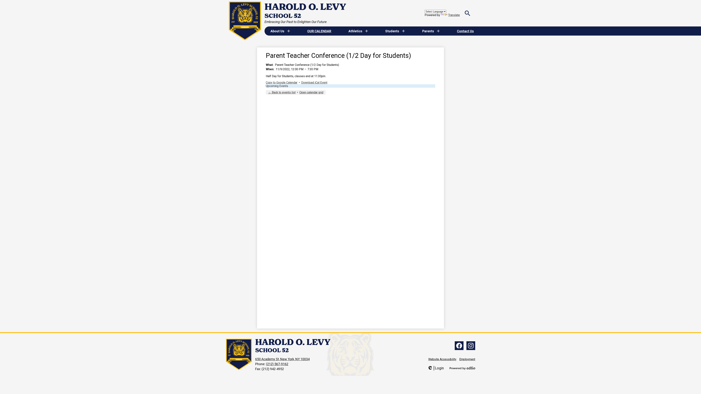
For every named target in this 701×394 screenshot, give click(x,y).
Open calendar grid (311, 92)
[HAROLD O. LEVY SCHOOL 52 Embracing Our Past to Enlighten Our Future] (245, 20)
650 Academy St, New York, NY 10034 (282, 359)
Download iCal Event (314, 82)
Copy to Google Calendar (281, 82)
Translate (454, 15)
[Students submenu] (395, 31)
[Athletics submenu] (358, 31)
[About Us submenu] (280, 31)
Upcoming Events (277, 86)
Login (436, 368)
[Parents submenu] (431, 31)
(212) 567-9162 (277, 364)
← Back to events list (282, 92)
